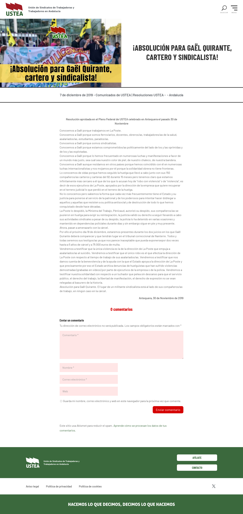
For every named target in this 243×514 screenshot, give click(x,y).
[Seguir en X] (213, 486)
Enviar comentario (168, 409)
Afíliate (197, 457)
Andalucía (176, 95)
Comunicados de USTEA (113, 95)
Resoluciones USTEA (148, 95)
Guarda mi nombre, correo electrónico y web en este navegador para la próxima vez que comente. (122, 401)
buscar (224, 12)
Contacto (197, 467)
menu (234, 12)
